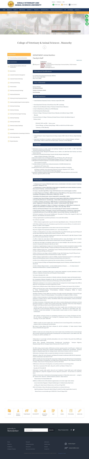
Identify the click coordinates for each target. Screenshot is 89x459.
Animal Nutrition (70, 31)
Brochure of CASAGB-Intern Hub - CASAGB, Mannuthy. (47, 12)
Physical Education (14, 141)
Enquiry (53, 2)
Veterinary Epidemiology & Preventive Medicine (19, 102)
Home (4, 9)
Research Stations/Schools (56, 9)
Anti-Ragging (70, 9)
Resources (28, 446)
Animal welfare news (73, 448)
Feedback (59, 2)
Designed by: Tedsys (62, 453)
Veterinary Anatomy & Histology (16, 90)
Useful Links (47, 444)
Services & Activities (30, 449)
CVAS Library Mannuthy (15, 137)
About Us (9, 9)
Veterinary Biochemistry (15, 94)
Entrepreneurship (44, 9)
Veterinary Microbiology (15, 82)
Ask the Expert (71, 443)
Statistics (12, 129)
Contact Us (77, 9)
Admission (46, 442)
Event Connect (73, 4)
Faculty (15, 9)
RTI (65, 9)
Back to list (79, 60)
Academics (29, 9)
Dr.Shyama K (77, 31)
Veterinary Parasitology (15, 106)
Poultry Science (13, 86)
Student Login (57, 4)
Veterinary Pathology (14, 110)
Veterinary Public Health (15, 121)
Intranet (46, 446)
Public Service (22, 9)
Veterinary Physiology (14, 117)
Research (36, 9)
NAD (63, 2)
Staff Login (65, 4)
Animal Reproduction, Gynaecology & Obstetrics (20, 133)
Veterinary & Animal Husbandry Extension (18, 98)
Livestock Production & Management (17, 75)
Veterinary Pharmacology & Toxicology (18, 113)
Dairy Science (13, 71)
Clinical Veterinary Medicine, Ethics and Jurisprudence (18, 66)
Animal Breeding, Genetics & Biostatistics (18, 58)
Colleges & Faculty (60, 31)
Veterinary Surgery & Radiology (16, 125)
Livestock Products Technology (16, 78)
